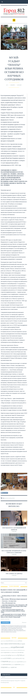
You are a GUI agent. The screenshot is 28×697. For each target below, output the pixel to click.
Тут (3, 677)
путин (19, 655)
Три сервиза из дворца (14, 573)
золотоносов (13, 644)
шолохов (13, 664)
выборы (20, 641)
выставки (4, 644)
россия (2, 658)
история (22, 644)
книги (9, 647)
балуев (7, 640)
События (12, 85)
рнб (23, 655)
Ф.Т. (7, 85)
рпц (12, 658)
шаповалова (7, 664)
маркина (11, 650)
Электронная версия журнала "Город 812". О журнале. (13, 680)
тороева (12, 661)
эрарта (9, 667)
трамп (15, 661)
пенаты (9, 498)
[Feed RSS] (2, 2)
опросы (13, 652)
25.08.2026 (14, 531)
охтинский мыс (20, 652)
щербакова (22, 664)
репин (13, 498)
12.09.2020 (19, 85)
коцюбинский (17, 647)
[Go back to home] (14, 10)
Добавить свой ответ (5, 619)
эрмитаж (14, 667)
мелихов (20, 650)
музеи (23, 650)
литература (3, 650)
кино (6, 647)
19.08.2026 (14, 554)
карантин (3, 647)
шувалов (17, 664)
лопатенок (8, 650)
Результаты (24, 622)
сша (9, 661)
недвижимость (7, 652)
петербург (9, 655)
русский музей (17, 658)
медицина (15, 650)
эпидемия (4, 667)
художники (20, 661)
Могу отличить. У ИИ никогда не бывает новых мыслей (14, 599)
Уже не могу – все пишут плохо (9, 601)
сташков (4, 662)
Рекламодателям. (5, 682)
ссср (23, 658)
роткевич (8, 658)
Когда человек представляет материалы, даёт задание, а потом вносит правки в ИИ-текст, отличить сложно (13, 611)
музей (6, 498)
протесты (14, 655)
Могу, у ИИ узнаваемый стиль (9, 603)
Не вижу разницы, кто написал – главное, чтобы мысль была (14, 596)
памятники (3, 655)
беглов (11, 641)
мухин (2, 652)
